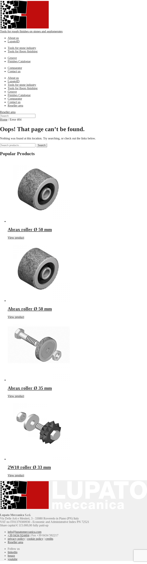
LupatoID (14, 41)
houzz (11, 555)
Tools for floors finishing (23, 51)
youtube (12, 559)
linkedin (12, 552)
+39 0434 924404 (18, 535)
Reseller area (15, 105)
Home (3, 119)
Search (42, 145)
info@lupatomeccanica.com (24, 531)
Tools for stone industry (22, 48)
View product (16, 237)
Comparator (15, 68)
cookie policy (35, 538)
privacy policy (16, 538)
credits (49, 538)
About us (13, 38)
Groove (12, 58)
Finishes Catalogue (19, 61)
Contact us (14, 71)
